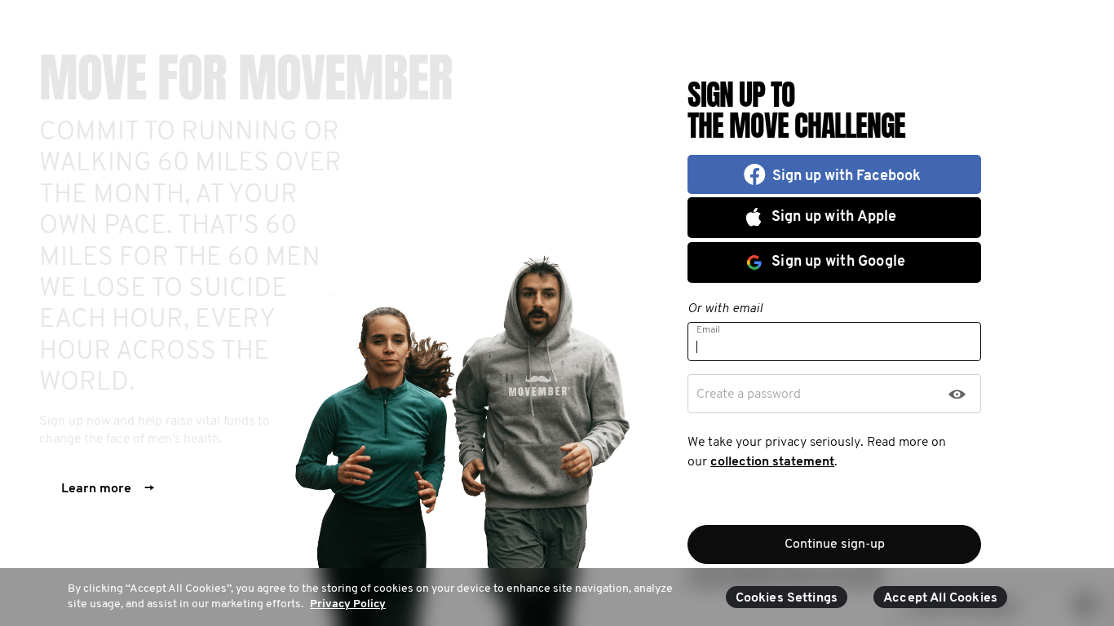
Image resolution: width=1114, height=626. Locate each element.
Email (708, 330)
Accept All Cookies (940, 598)
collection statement (772, 462)
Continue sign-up (835, 544)
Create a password (748, 394)
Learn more (107, 489)
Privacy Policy (348, 604)
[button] (834, 174)
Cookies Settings (787, 598)
